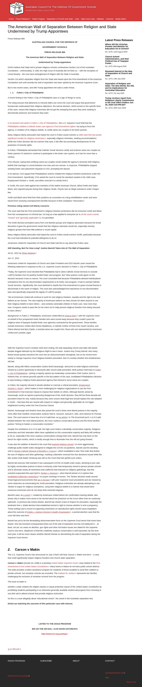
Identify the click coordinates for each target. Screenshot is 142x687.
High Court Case (88, 19)
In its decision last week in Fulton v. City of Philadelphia (33, 123)
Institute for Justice (67, 573)
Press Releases (22, 19)
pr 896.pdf (14, 649)
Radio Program (38, 19)
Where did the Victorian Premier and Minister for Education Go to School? (117, 46)
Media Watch (120, 19)
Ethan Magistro (29, 253)
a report (26, 495)
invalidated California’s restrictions (23, 477)
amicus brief (70, 316)
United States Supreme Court (65, 563)
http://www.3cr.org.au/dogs (54, 634)
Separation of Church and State (60, 19)
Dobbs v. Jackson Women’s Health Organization (49, 512)
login (107, 677)
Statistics (100, 19)
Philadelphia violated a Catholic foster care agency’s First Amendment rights (42, 126)
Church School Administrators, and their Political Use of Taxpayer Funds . (117, 60)
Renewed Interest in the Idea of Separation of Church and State (118, 73)
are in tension (44, 480)
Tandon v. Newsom (50, 473)
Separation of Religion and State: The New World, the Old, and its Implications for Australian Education (119, 86)
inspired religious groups (63, 444)
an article (63, 417)
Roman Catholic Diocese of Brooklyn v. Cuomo (35, 451)
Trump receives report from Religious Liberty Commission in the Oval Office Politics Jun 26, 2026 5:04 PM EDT (119, 101)
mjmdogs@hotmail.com (115, 673)
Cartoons (109, 19)
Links (77, 19)
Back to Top (131, 682)
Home (11, 19)
